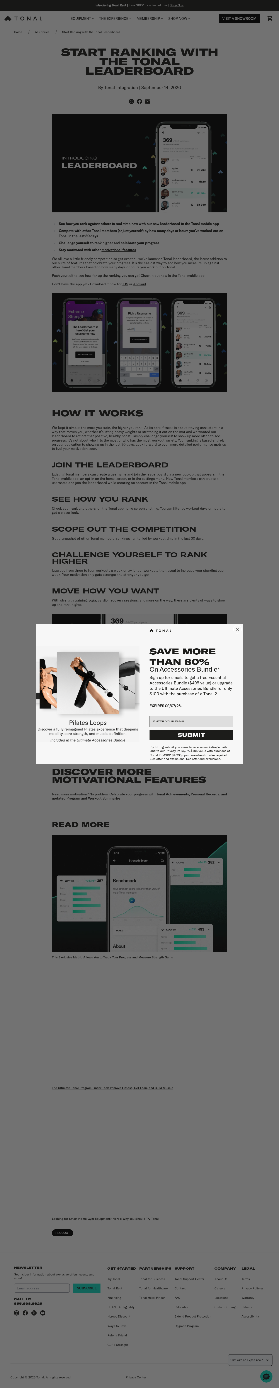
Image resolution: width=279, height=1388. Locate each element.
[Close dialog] (237, 629)
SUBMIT (191, 735)
